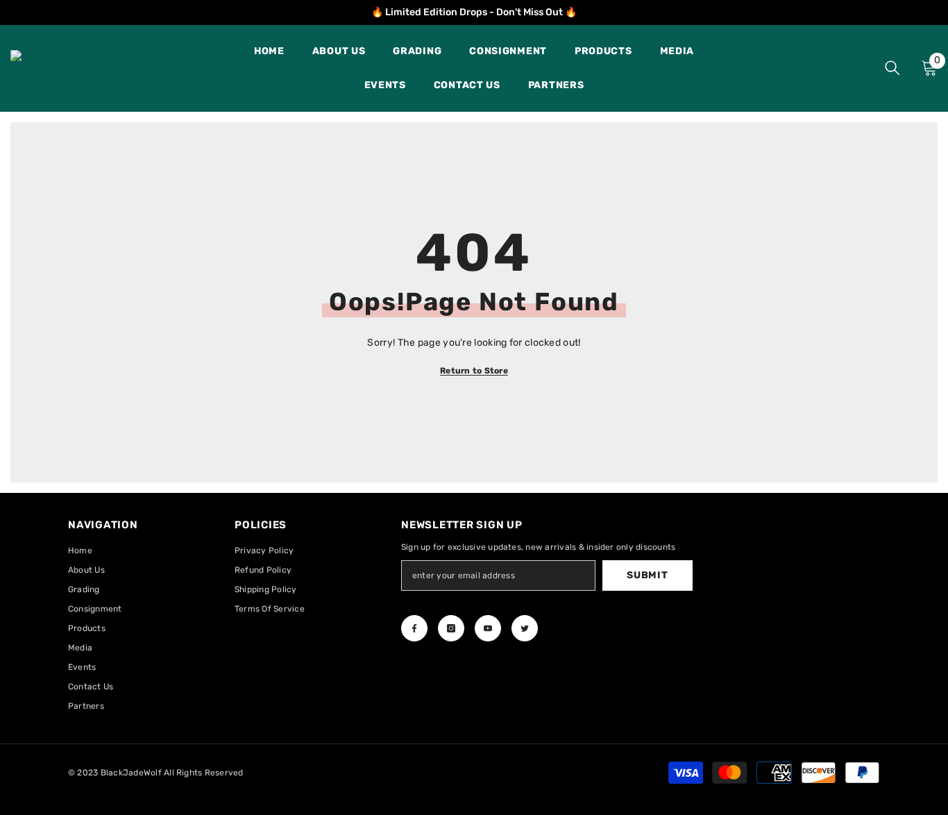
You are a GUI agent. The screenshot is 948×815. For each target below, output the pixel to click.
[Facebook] (414, 628)
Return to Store (474, 371)
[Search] (892, 67)
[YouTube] (488, 628)
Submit (647, 575)
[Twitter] (524, 628)
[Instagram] (451, 628)
